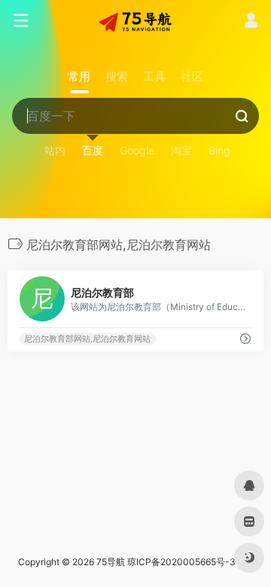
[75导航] (135, 21)
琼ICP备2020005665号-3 (181, 561)
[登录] (251, 22)
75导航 (110, 561)
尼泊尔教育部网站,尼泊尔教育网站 (87, 339)
